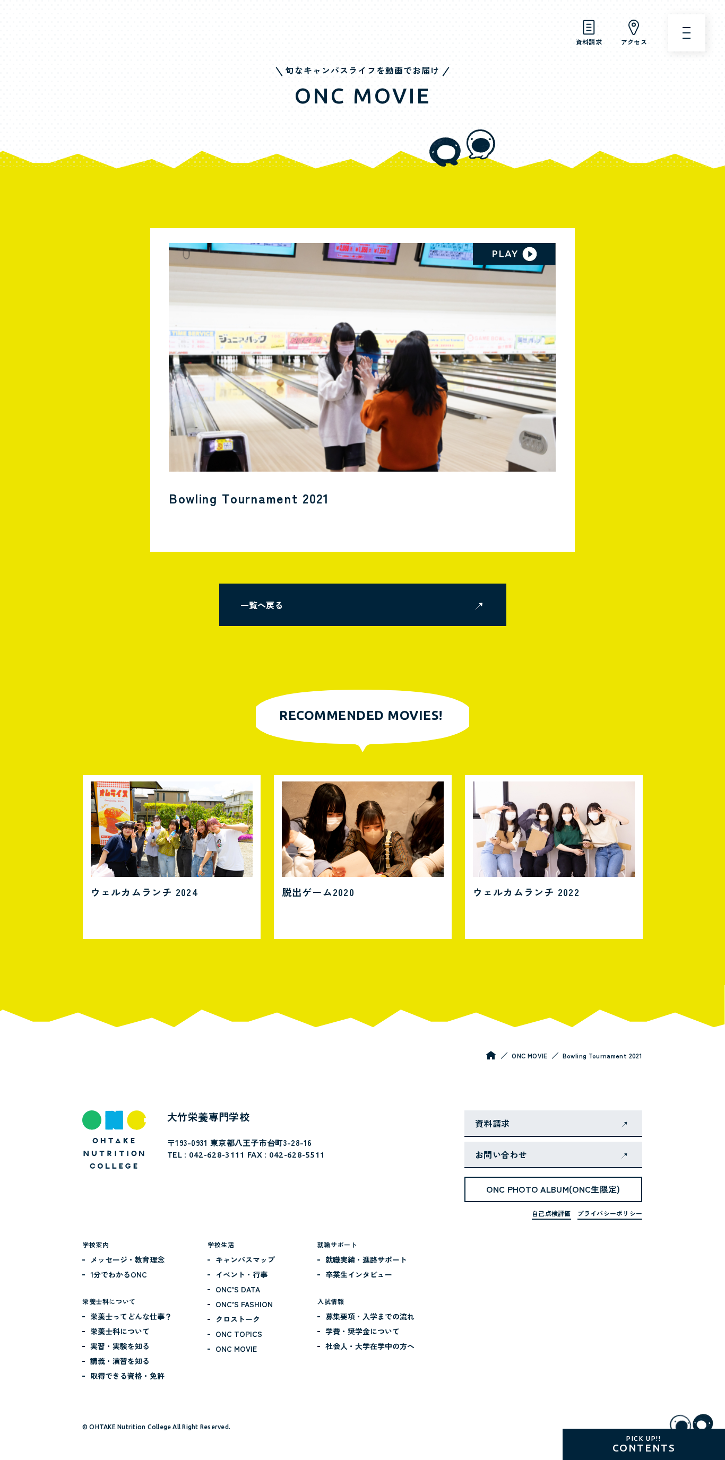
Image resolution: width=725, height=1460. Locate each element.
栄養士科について (120, 1331)
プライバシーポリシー (609, 1213)
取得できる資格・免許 (127, 1375)
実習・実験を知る (120, 1346)
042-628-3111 (217, 1154)
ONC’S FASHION (244, 1304)
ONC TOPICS (238, 1333)
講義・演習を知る (120, 1360)
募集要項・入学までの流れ (370, 1316)
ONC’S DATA (237, 1289)
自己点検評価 (551, 1213)
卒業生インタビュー (358, 1274)
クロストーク (237, 1319)
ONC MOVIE (529, 1055)
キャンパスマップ (245, 1259)
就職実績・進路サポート (366, 1259)
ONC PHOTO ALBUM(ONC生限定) (553, 1189)
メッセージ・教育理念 (127, 1259)
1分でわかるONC (118, 1274)
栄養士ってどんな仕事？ (131, 1316)
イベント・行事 (241, 1274)
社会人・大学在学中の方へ (370, 1346)
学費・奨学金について (362, 1331)
